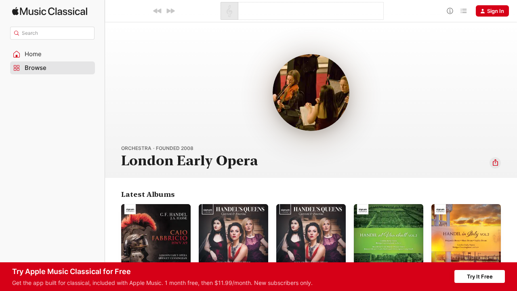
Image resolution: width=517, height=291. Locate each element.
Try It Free (480, 276)
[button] (53, 54)
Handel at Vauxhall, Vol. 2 (386, 207)
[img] (49, 11)
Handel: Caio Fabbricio (149, 207)
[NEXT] (170, 10)
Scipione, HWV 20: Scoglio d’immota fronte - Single (309, 210)
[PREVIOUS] (157, 10)
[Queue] (463, 11)
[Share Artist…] (495, 163)
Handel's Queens (220, 207)
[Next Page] (509, 239)
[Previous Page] (113, 239)
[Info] (449, 11)
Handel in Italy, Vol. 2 (457, 207)
